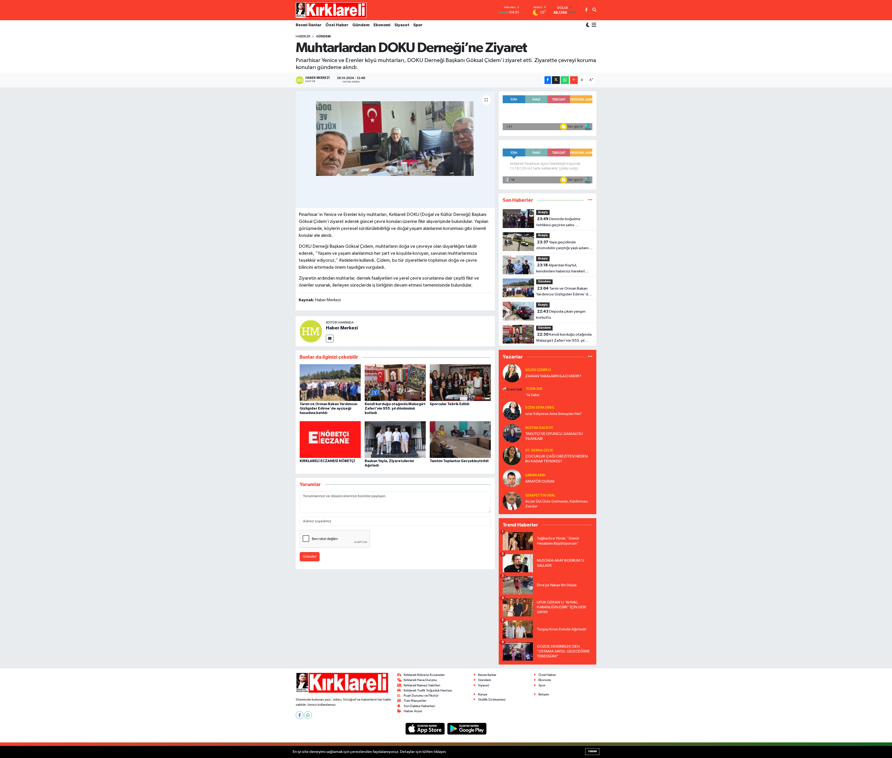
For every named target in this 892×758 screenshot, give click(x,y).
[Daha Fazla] (574, 80)
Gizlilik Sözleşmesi (491, 699)
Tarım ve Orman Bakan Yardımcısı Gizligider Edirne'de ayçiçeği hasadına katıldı (328, 408)
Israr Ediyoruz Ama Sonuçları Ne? (553, 414)
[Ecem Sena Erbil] (512, 411)
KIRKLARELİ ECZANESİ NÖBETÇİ (327, 461)
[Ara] (594, 10)
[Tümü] (590, 200)
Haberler (303, 36)
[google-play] (467, 729)
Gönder (310, 557)
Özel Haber (336, 25)
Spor (418, 25)
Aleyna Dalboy (539, 428)
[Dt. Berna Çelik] (512, 456)
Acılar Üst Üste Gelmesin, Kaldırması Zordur (556, 504)
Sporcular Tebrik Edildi (449, 404)
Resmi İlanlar (308, 25)
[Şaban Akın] (512, 478)
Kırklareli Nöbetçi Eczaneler (424, 675)
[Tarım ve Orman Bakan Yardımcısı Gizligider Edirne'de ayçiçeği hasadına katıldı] (330, 382)
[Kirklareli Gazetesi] (331, 10)
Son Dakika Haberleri (419, 706)
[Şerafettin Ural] (512, 501)
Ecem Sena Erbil (540, 407)
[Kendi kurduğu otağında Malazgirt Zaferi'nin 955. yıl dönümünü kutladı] (395, 382)
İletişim (543, 694)
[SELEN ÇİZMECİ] (512, 373)
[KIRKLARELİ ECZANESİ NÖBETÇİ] (330, 439)
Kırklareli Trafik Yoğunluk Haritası (428, 690)
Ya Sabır (533, 395)
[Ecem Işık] (512, 389)
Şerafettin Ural (540, 495)
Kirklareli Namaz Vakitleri (422, 685)
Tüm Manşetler (415, 700)
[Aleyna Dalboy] (512, 433)
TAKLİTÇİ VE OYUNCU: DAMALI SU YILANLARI (554, 436)
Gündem (361, 25)
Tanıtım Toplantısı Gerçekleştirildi (459, 461)
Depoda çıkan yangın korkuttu (560, 314)
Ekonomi (382, 25)
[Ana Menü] (593, 25)
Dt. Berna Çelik (539, 450)
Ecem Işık (534, 389)
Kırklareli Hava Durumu (420, 680)
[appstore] (425, 729)
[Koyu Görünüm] (588, 25)
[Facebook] (299, 715)
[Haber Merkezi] (311, 331)
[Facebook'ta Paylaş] (547, 80)
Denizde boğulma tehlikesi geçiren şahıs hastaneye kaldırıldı (558, 222)
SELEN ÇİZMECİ (538, 370)
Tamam (592, 751)
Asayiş (543, 212)
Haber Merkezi (342, 328)
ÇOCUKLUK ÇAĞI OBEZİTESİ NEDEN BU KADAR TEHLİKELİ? (556, 458)
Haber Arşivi (413, 711)
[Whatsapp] (308, 715)
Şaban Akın (535, 475)
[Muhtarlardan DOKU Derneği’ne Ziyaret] (395, 149)
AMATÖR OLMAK (540, 481)
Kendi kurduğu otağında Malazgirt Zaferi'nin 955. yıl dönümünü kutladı (395, 408)
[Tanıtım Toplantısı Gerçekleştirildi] (460, 439)
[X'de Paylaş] (556, 80)
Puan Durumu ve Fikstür (421, 695)
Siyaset (401, 25)
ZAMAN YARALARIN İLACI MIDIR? (553, 376)
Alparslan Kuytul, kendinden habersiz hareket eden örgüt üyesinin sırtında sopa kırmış (560, 268)
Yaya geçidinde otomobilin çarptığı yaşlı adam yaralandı (562, 245)
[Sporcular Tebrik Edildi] (460, 382)
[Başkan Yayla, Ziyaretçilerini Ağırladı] (395, 439)
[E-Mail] (330, 338)
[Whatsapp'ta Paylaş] (565, 80)
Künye (482, 694)
